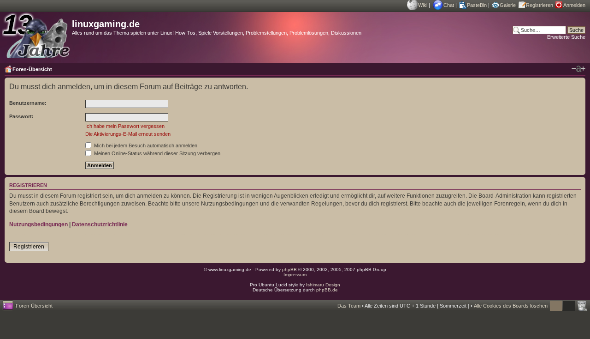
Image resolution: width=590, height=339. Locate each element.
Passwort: (21, 116)
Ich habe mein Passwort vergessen (125, 126)
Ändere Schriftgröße (578, 69)
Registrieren (539, 5)
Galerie (508, 5)
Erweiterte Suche (566, 37)
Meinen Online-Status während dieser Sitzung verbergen (156, 153)
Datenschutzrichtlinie (100, 224)
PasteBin (477, 5)
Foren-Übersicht (32, 69)
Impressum (295, 274)
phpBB (289, 269)
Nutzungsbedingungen (38, 224)
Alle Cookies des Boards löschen (511, 306)
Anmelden (574, 5)
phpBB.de (327, 289)
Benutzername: (28, 103)
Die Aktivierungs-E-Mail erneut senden (128, 134)
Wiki (422, 5)
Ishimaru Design (323, 284)
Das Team (348, 306)
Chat (448, 5)
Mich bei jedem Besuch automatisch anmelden (145, 145)
